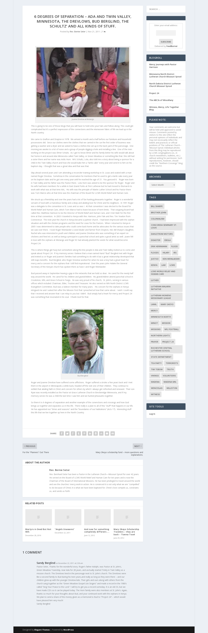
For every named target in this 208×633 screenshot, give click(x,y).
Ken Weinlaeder (171, 258)
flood (174, 246)
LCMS (172, 265)
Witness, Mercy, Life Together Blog (164, 108)
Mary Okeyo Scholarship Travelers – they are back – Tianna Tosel (126, 532)
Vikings (155, 375)
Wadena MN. (170, 381)
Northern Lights (160, 335)
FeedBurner (172, 46)
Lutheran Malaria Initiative (161, 287)
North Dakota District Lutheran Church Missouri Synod (165, 84)
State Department (161, 357)
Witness (155, 394)
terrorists (172, 363)
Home (190, 9)
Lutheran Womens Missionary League (161, 296)
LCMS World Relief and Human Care (163, 272)
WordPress (68, 629)
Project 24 (154, 93)
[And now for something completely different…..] (97, 517)
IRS (174, 252)
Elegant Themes (42, 629)
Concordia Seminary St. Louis (164, 226)
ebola (167, 240)
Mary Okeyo (167, 304)
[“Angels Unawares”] (68, 517)
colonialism (157, 218)
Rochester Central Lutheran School (161, 349)
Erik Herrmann (159, 246)
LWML (154, 304)
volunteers (169, 375)
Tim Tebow (157, 369)
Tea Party (156, 363)
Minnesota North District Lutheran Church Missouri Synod (165, 75)
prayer (154, 341)
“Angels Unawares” (65, 529)
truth (170, 369)
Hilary (166, 252)
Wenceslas (156, 388)
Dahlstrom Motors (162, 234)
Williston (172, 388)
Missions (155, 329)
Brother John (158, 212)
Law (163, 265)
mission (166, 323)
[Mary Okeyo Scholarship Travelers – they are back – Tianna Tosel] (127, 517)
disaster (155, 240)
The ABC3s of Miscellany (161, 100)
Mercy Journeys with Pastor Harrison (162, 65)
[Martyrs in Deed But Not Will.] (38, 517)
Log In (152, 414)
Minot (154, 323)
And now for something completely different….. (97, 530)
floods (155, 252)
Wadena (155, 381)
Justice (155, 258)
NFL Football (172, 329)
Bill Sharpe (157, 206)
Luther (155, 280)
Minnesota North (161, 316)
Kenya (154, 265)
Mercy (154, 310)
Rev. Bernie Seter (77, 31)
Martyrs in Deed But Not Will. (38, 530)
